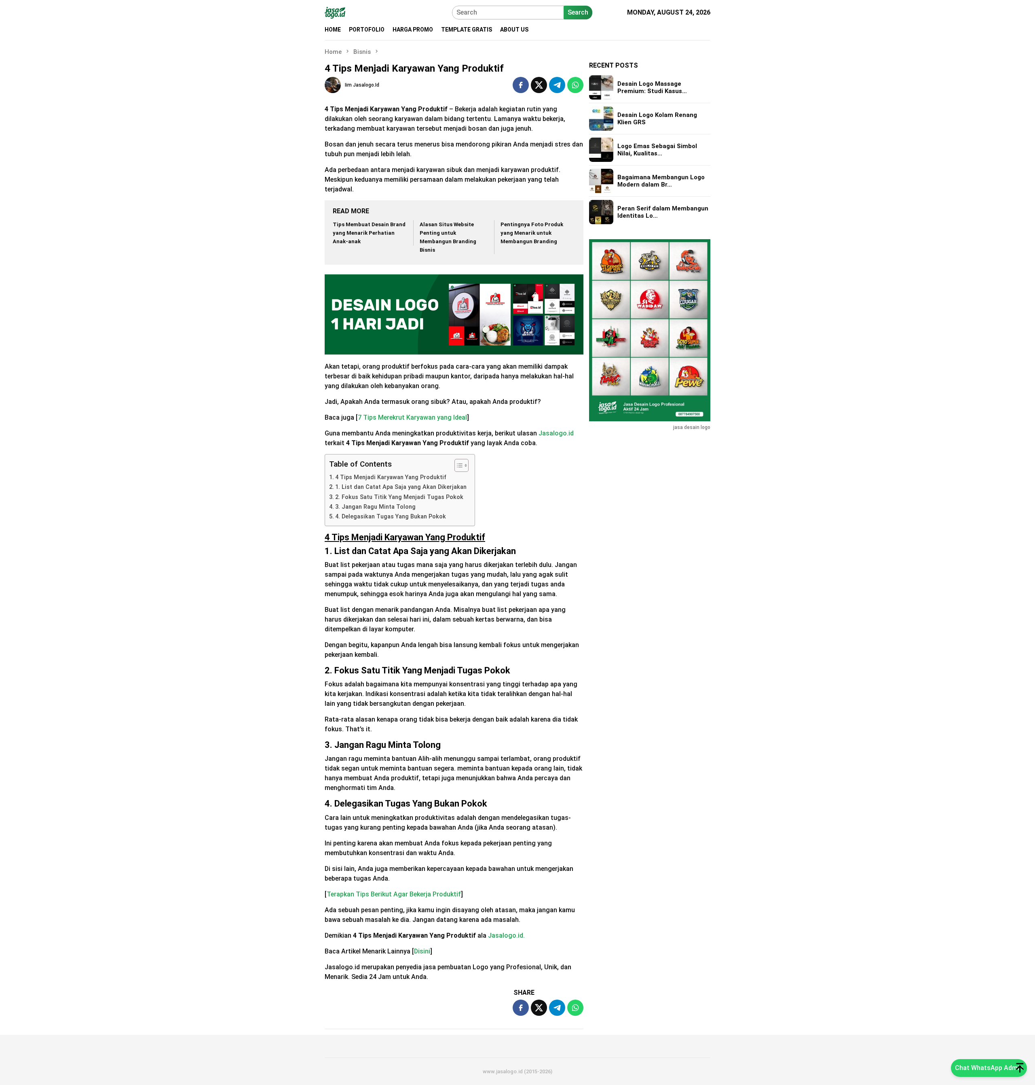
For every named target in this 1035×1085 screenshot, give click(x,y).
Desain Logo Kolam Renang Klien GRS (657, 118)
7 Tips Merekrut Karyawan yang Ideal (412, 417)
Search (578, 12)
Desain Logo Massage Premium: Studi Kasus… (652, 87)
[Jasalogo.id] (335, 12)
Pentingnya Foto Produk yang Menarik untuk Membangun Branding (532, 232)
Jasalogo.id (556, 433)
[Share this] (521, 85)
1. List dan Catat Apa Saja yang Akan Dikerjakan (401, 487)
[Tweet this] (539, 85)
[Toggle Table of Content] (457, 465)
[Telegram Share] (557, 85)
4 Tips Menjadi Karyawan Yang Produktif (390, 477)
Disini (422, 951)
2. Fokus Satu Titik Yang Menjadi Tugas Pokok (399, 497)
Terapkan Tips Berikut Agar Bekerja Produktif (394, 894)
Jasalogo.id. (506, 935)
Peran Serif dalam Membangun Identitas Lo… (662, 212)
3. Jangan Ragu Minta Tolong (375, 506)
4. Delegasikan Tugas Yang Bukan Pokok (390, 516)
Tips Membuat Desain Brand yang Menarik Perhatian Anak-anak (369, 232)
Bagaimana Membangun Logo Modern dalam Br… (661, 181)
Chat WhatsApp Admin (989, 1068)
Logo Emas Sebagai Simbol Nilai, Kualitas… (657, 149)
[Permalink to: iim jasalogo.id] (333, 85)
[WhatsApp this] (575, 85)
